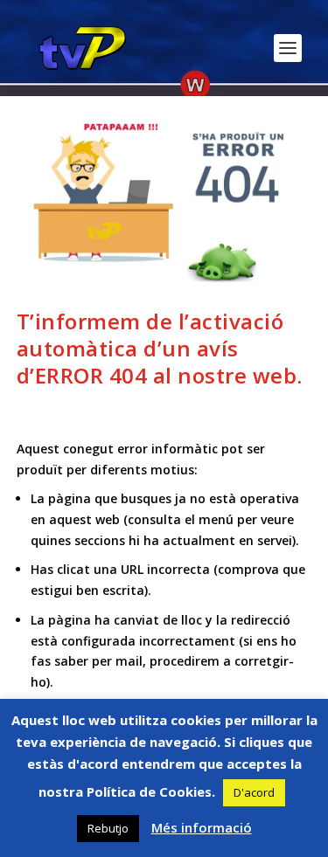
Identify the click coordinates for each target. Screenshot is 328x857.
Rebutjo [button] (108, 828)
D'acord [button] (254, 792)
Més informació (201, 827)
